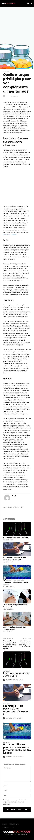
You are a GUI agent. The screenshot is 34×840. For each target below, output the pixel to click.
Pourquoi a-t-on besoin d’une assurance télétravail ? (16, 710)
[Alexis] (4, 96)
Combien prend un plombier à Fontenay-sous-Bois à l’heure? (25, 644)
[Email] (17, 512)
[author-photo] (4, 680)
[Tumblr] (21, 512)
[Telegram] (26, 512)
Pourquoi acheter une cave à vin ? (16, 537)
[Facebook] (5, 512)
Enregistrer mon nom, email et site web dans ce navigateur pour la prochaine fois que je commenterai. (16, 802)
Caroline (9, 679)
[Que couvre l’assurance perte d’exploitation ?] (17, 619)
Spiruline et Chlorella (10, 235)
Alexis (7, 96)
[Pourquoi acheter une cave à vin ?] (17, 529)
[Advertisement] (17, 25)
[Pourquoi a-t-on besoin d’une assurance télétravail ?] (17, 549)
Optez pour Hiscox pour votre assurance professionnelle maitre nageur (16, 582)
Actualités (6, 71)
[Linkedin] (13, 512)
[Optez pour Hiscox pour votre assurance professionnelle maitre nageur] (17, 572)
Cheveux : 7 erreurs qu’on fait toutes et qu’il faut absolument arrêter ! (9, 645)
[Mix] (30, 512)
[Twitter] (9, 512)
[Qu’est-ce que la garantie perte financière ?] (17, 596)
